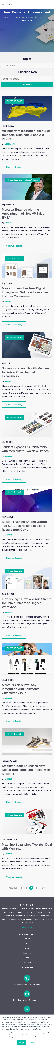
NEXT (43, 888)
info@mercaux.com (33, 1000)
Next (52, 30)
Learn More (27, 20)
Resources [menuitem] (27, 953)
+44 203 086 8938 (32, 985)
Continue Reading (14, 167)
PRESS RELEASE (14, 101)
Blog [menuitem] (27, 958)
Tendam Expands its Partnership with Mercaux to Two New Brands (25, 449)
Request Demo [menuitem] (27, 967)
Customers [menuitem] (27, 943)
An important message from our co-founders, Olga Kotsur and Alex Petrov (27, 135)
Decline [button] (32, 1043)
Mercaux (8, 222)
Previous (2, 30)
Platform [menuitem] (27, 939)
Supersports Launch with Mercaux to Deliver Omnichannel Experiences (26, 372)
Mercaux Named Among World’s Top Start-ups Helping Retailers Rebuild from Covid (24, 526)
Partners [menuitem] (27, 948)
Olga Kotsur (10, 144)
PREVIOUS (12, 888)
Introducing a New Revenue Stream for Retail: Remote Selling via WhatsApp (26, 603)
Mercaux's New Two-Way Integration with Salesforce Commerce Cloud (20, 689)
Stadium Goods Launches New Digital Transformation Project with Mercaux (26, 770)
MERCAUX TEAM (30, 180)
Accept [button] (21, 1043)
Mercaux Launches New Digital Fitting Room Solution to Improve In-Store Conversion (25, 292)
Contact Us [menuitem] (27, 962)
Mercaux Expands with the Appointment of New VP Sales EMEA (23, 213)
